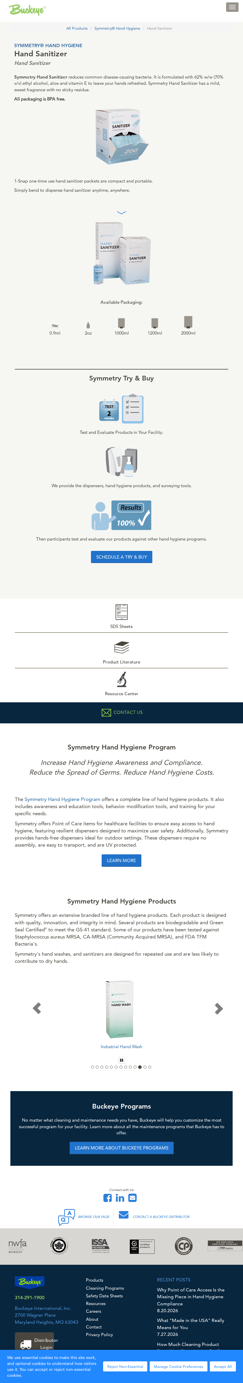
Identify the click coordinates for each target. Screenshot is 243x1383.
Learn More (121, 861)
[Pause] (121, 1060)
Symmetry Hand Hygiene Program (62, 799)
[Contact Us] (134, 1199)
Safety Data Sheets (104, 1296)
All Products (77, 28)
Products (94, 1280)
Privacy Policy (99, 1334)
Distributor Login (44, 1343)
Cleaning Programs (105, 1288)
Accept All (223, 1366)
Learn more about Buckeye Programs (121, 1148)
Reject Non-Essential (125, 1366)
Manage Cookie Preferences (178, 1366)
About (92, 1319)
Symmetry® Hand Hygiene (117, 28)
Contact (94, 1327)
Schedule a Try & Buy (121, 557)
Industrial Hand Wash (121, 1046)
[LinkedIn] (121, 1199)
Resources (95, 1303)
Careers (93, 1311)
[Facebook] (109, 1199)
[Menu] (232, 7)
